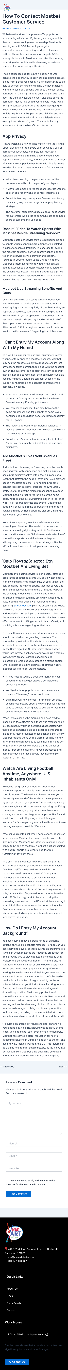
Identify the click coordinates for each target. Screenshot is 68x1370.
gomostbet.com (23, 605)
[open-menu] (63, 8)
